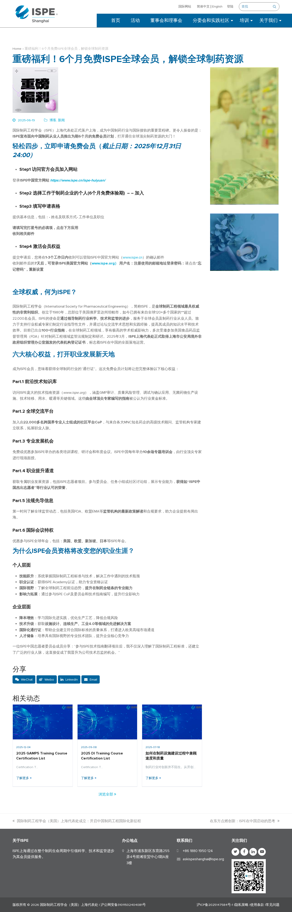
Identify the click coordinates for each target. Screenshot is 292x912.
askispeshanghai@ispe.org (203, 859)
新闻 (61, 120)
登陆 (230, 6)
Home (17, 49)
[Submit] (274, 6)
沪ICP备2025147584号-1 (215, 905)
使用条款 (257, 905)
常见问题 (272, 905)
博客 (53, 120)
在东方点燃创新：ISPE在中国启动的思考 (242, 821)
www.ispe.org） (105, 263)
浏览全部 (106, 794)
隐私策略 (241, 905)
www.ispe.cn (132, 257)
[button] (24, 679)
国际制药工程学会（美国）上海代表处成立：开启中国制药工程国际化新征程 (79, 821)
